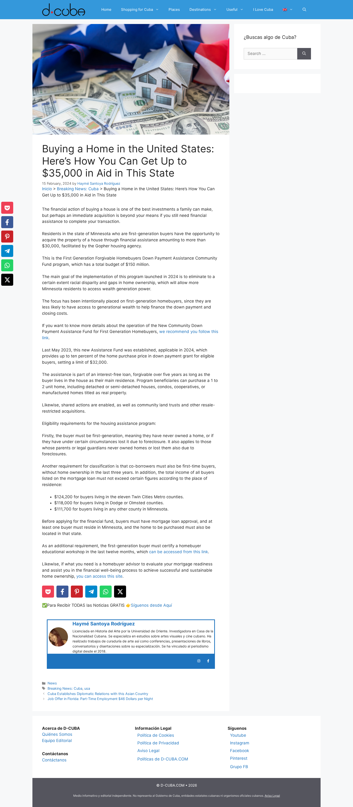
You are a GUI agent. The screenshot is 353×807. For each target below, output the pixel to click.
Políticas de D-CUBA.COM (162, 759)
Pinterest (238, 758)
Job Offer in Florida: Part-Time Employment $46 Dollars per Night (100, 699)
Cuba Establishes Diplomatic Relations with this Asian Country (98, 694)
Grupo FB (239, 766)
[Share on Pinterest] (77, 592)
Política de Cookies (155, 735)
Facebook (239, 750)
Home (106, 9)
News (52, 683)
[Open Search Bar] (304, 9)
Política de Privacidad (158, 743)
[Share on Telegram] (91, 592)
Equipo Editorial (57, 740)
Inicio (47, 188)
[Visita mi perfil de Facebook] (208, 661)
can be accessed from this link (178, 551)
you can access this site (98, 576)
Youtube (238, 735)
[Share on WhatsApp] (106, 592)
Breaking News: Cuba (78, 188)
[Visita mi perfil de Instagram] (198, 661)
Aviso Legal (148, 750)
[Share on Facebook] (62, 592)
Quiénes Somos (57, 734)
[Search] (304, 53)
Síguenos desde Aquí (151, 605)
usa (87, 688)
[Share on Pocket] (48, 592)
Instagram (239, 743)
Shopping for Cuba (137, 9)
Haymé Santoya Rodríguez (104, 624)
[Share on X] (120, 592)
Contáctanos (54, 760)
